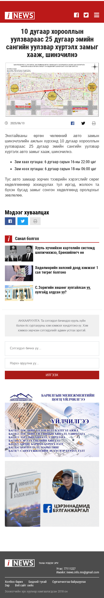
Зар (7, 585)
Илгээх (52, 375)
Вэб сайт (20, 585)
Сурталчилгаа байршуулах (69, 581)
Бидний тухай (38, 581)
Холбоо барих (14, 581)
